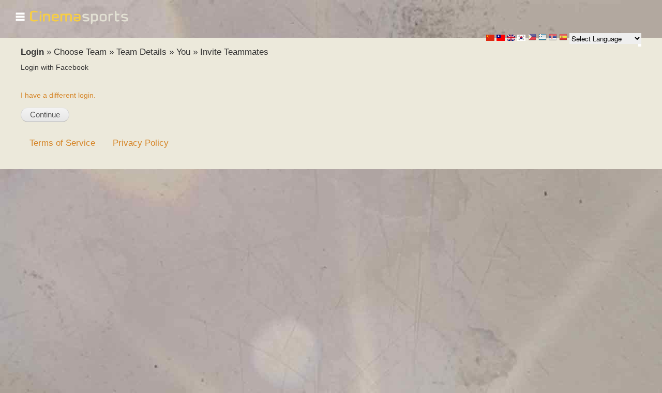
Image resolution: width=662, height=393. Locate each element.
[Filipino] (532, 38)
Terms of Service (62, 143)
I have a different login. (58, 95)
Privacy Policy (141, 143)
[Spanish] (563, 38)
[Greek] (542, 38)
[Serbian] (553, 38)
